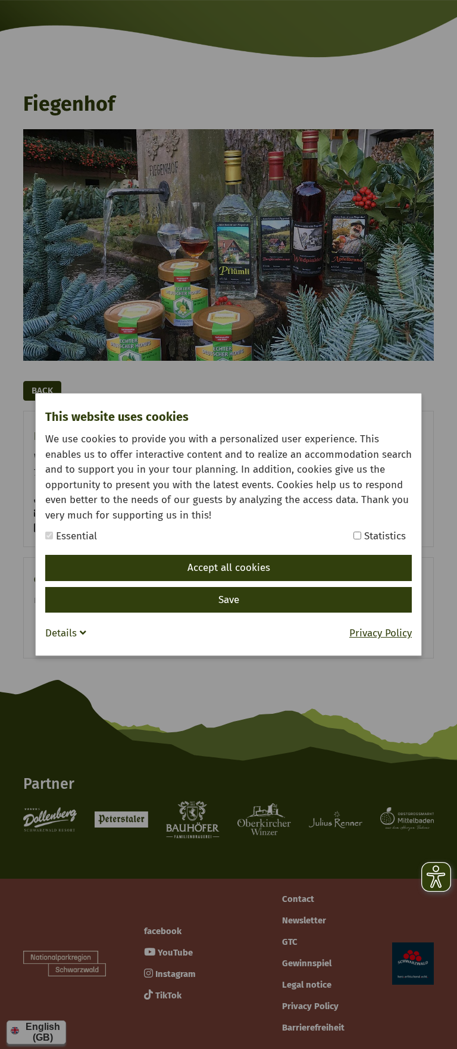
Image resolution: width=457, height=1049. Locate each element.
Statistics (383, 536)
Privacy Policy (380, 633)
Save (228, 600)
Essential (75, 536)
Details (62, 633)
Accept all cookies (228, 567)
